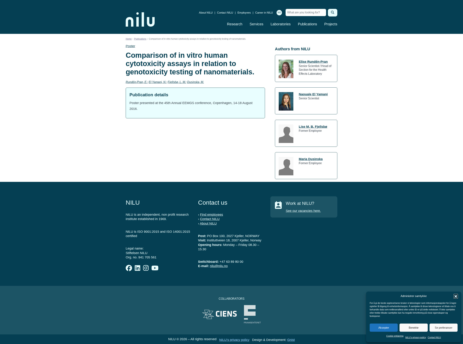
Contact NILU (434, 337)
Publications (307, 24)
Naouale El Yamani (313, 94)
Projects (330, 24)
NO (279, 12)
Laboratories (281, 24)
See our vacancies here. (303, 211)
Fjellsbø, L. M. (177, 82)
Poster (130, 46)
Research (234, 24)
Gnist (291, 340)
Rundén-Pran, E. (136, 82)
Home (129, 39)
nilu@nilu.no (219, 266)
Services (256, 24)
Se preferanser (443, 327)
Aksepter (383, 327)
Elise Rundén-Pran (313, 62)
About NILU (206, 12)
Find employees (211, 214)
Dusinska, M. (195, 82)
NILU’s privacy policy (415, 337)
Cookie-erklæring (394, 336)
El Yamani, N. (157, 82)
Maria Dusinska (311, 159)
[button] (456, 296)
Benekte (414, 327)
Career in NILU (264, 12)
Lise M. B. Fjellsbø (313, 126)
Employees (244, 12)
